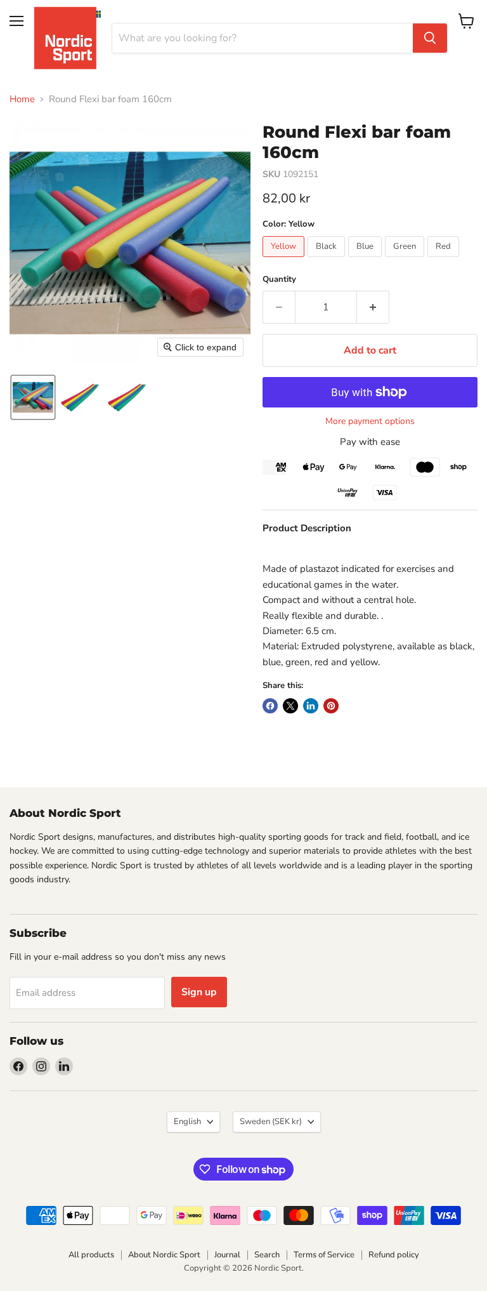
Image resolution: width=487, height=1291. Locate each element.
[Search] (430, 38)
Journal (227, 1255)
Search (267, 1255)
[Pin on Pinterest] (331, 705)
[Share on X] (290, 705)
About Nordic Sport (164, 1255)
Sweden (271, 1121)
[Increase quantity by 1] (373, 307)
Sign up (199, 992)
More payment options (370, 421)
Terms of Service (324, 1255)
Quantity (279, 279)
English (187, 1121)
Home (22, 99)
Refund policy (393, 1255)
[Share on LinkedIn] (310, 705)
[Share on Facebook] (270, 705)
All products (91, 1255)
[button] (33, 397)
